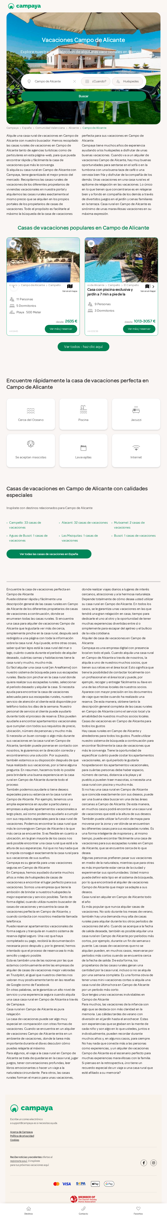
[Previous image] (14, 287)
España (27, 128)
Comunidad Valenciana (50, 128)
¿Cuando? (99, 81)
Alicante (74, 128)
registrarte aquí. (18, 1161)
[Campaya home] (24, 6)
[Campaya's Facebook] (144, 1163)
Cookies (14, 1140)
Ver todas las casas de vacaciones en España (49, 554)
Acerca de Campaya (21, 1132)
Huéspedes (131, 81)
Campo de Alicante (94, 128)
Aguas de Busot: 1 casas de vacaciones (28, 538)
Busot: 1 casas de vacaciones (135, 536)
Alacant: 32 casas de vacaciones (85, 523)
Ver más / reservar (61, 329)
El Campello (131, 285)
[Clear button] (74, 81)
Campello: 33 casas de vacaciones (25, 525)
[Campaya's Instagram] (153, 1163)
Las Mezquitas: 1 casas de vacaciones (80, 538)
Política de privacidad (22, 1136)
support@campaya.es (24, 1123)
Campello (54, 285)
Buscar (83, 96)
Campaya (13, 128)
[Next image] (153, 287)
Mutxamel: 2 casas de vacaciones (129, 525)
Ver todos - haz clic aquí (83, 346)
